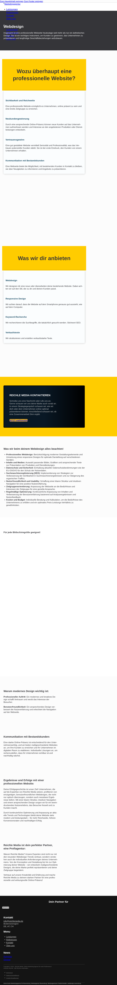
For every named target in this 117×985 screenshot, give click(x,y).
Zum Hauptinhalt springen (11, 1)
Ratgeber (8, 956)
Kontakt (10, 15)
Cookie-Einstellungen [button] (12, 978)
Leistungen (12, 9)
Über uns (11, 18)
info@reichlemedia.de (13, 921)
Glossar (7, 959)
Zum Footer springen (33, 1)
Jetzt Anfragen (18, 420)
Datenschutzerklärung (12, 975)
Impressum (9, 972)
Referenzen (12, 12)
